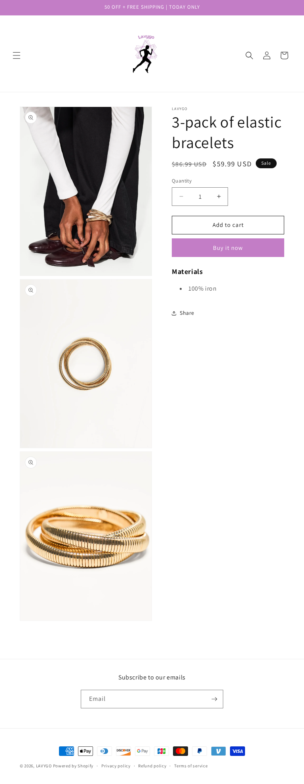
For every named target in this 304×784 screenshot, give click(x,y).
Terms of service (190, 766)
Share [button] (187, 312)
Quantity (182, 180)
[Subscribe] (214, 699)
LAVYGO (44, 766)
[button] (16, 55)
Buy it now (228, 247)
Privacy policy (116, 766)
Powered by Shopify (73, 766)
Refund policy (152, 766)
